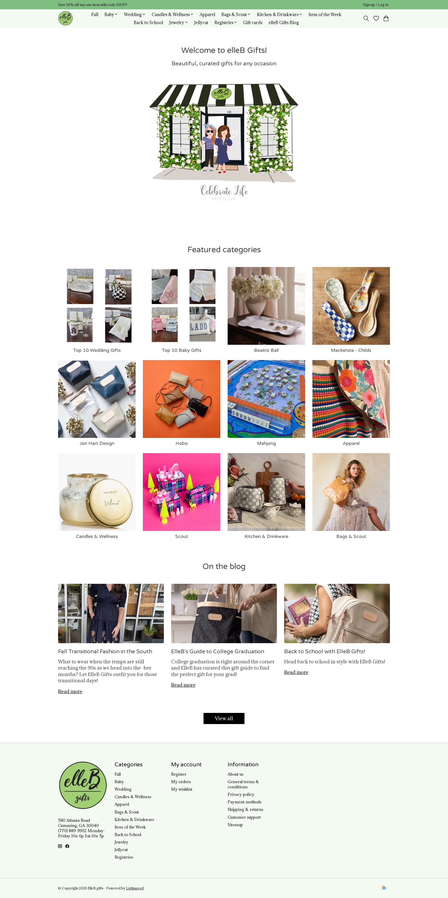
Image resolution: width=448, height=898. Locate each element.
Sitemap (235, 824)
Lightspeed (135, 888)
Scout (181, 536)
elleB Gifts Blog (284, 22)
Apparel (207, 14)
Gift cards (252, 22)
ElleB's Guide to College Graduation (217, 651)
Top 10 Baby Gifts (181, 350)
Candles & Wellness (97, 536)
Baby (119, 781)
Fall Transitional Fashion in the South (105, 651)
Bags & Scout (351, 536)
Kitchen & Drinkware (266, 536)
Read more (70, 691)
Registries (124, 857)
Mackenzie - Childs (351, 350)
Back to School (148, 22)
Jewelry (121, 842)
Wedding (123, 789)
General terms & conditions (243, 784)
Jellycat (201, 22)
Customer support (244, 817)
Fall (94, 14)
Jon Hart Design (97, 443)
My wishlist (181, 789)
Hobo (182, 443)
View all (224, 718)
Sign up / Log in (375, 5)
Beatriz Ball (266, 350)
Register (178, 774)
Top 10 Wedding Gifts (97, 350)
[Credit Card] (384, 888)
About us (235, 774)
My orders (181, 781)
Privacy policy (241, 794)
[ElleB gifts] (65, 18)
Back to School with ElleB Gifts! (324, 651)
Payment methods (244, 801)
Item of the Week (325, 14)
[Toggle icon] (366, 18)
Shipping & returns (245, 809)
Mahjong (266, 443)
